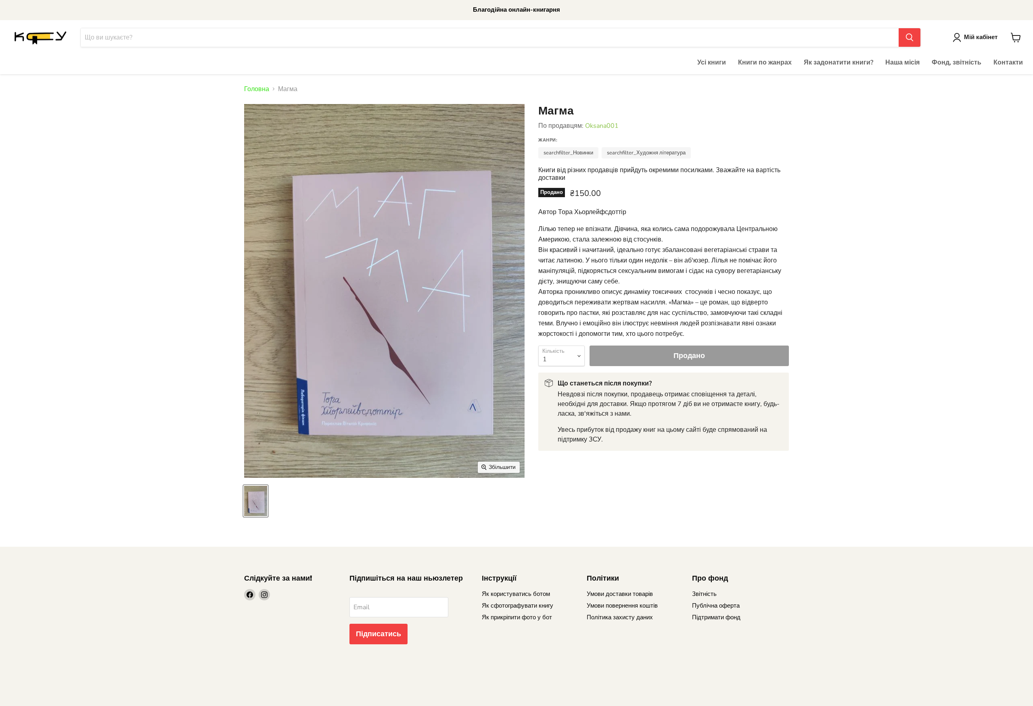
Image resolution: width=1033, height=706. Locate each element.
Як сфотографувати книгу (517, 606)
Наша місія (902, 62)
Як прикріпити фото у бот (517, 617)
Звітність (704, 594)
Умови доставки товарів (620, 594)
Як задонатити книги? (838, 62)
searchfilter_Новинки (568, 152)
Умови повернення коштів (622, 606)
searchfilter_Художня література (646, 152)
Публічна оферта (716, 606)
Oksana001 (602, 125)
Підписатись (378, 634)
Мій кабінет (980, 37)
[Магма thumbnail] (255, 501)
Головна (256, 89)
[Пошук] (909, 37)
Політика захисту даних (620, 617)
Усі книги (711, 62)
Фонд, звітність (956, 62)
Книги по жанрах (765, 62)
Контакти (1008, 62)
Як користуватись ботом (516, 594)
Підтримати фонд (716, 617)
